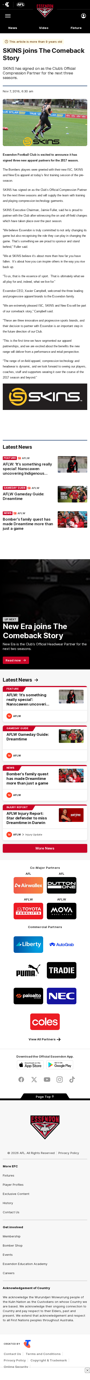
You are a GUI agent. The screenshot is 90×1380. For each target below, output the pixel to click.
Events (8, 1254)
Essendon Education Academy (25, 1264)
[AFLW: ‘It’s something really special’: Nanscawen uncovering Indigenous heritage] (45, 466)
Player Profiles (13, 1184)
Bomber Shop (13, 1245)
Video (43, 28)
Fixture (76, 28)
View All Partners (42, 1039)
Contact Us (11, 1212)
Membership (12, 1236)
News (12, 28)
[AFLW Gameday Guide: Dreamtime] (45, 494)
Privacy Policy (68, 1153)
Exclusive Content (16, 1194)
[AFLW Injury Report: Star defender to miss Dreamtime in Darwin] (45, 822)
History (8, 1203)
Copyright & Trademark (48, 1360)
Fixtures (8, 1175)
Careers (9, 1273)
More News (45, 848)
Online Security (16, 1367)
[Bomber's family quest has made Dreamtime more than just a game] (45, 522)
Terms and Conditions (43, 1354)
